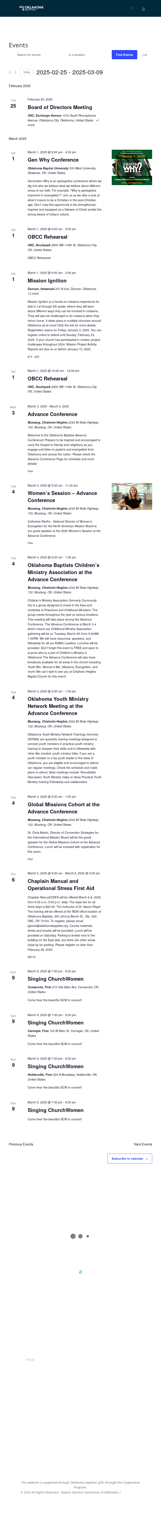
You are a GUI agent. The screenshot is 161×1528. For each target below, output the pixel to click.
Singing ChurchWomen (56, 978)
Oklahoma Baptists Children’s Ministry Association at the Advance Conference (63, 572)
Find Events (124, 55)
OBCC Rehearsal (48, 236)
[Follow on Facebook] (68, 1441)
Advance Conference (52, 413)
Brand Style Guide (80, 1423)
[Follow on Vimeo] (93, 1441)
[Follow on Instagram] (84, 1441)
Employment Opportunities (80, 1418)
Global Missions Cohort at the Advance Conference (64, 808)
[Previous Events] (10, 72)
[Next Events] (15, 72)
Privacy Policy (131, 1492)
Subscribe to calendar (127, 1158)
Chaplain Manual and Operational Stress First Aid (61, 884)
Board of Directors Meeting (60, 107)
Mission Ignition (47, 280)
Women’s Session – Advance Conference (62, 496)
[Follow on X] (76, 1441)
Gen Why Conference (53, 159)
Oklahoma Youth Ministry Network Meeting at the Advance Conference (58, 705)
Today (26, 72)
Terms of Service (130, 1504)
